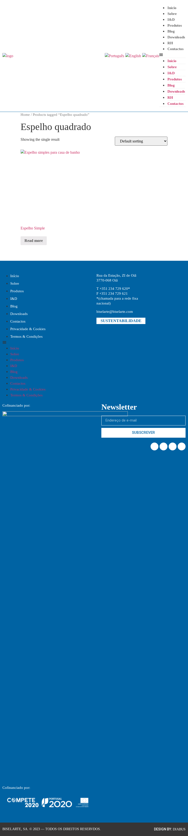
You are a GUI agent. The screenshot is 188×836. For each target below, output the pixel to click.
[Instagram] (172, 446)
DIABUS (179, 829)
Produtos (174, 25)
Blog (171, 31)
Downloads (176, 37)
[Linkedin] (163, 446)
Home (25, 115)
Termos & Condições (26, 336)
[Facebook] (154, 446)
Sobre (172, 14)
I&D (13, 299)
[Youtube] (182, 446)
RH (170, 43)
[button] (172, 55)
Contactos (175, 49)
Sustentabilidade (121, 321)
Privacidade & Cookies (28, 329)
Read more (33, 241)
